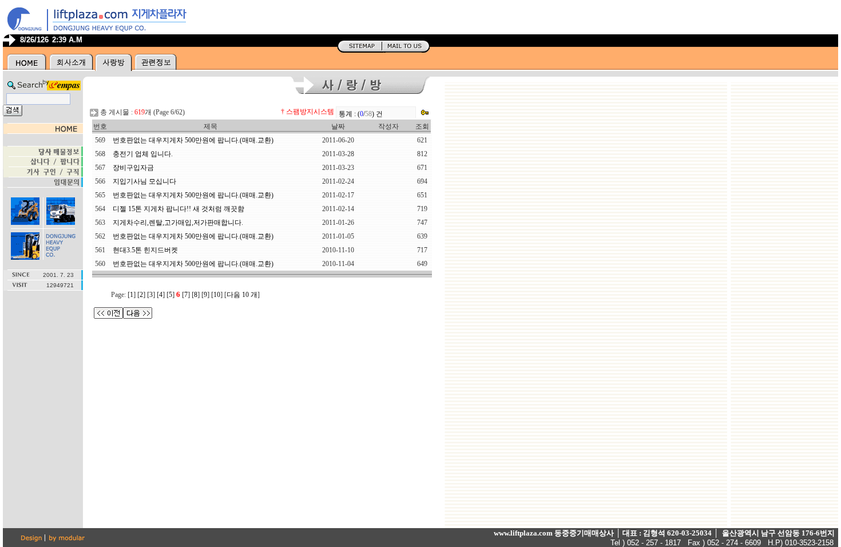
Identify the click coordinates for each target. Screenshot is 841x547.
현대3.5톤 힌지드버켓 (145, 250)
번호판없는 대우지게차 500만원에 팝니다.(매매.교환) (193, 140)
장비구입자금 (133, 168)
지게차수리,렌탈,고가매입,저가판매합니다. (178, 223)
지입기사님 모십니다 (144, 181)
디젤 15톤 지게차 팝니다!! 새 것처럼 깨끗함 (178, 209)
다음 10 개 (242, 295)
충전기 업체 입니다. (143, 154)
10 (216, 295)
